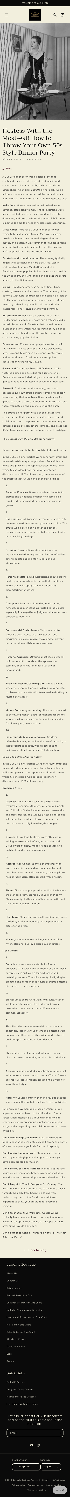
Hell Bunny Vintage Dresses (22, 1404)
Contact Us (13, 1280)
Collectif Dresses (16, 1382)
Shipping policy (53, 1485)
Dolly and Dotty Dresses (20, 1389)
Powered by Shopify (40, 1480)
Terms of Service (16, 1346)
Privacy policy (18, 1485)
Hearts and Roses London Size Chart (27, 1317)
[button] (6, 14)
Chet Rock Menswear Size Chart (24, 1302)
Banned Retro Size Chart (20, 1295)
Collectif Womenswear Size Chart (25, 1310)
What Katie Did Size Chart (21, 1332)
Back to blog (37, 1250)
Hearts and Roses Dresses (21, 1396)
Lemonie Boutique (21, 1480)
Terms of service (35, 1485)
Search (10, 1361)
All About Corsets (17, 1339)
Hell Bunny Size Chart (19, 1324)
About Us (12, 1273)
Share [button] (9, 168)
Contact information (36, 1490)
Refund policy (14, 1288)
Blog (9, 1353)
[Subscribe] (59, 1433)
